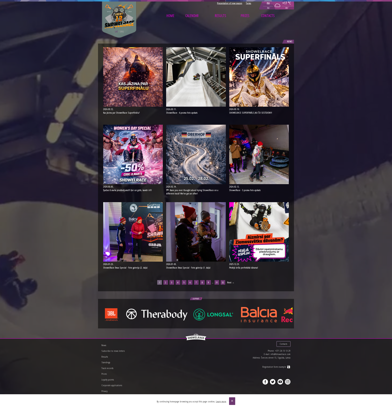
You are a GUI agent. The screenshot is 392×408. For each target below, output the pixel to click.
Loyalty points (108, 379)
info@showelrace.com (280, 354)
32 (223, 282)
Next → (230, 282)
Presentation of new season (229, 3)
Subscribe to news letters (113, 350)
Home (170, 15)
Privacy (105, 391)
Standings (106, 362)
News (104, 345)
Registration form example (276, 366)
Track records (107, 368)
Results (220, 15)
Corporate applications (112, 385)
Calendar (192, 15)
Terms (248, 3)
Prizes (245, 15)
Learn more (221, 401)
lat (116, 31)
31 (217, 282)
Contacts (268, 15)
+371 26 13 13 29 (282, 350)
